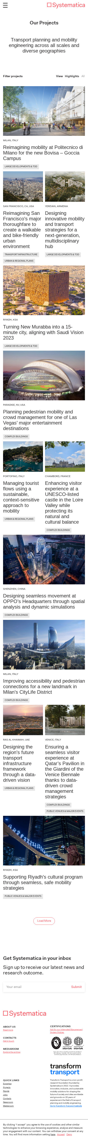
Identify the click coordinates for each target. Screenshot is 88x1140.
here (53, 1134)
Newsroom (8, 1102)
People (6, 1091)
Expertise (7, 1084)
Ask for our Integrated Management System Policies (66, 1031)
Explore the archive (11, 1052)
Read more (8, 1030)
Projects (6, 1088)
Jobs (5, 1095)
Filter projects (13, 76)
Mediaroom (8, 1106)
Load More (44, 921)
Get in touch (8, 1041)
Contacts (7, 1099)
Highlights (72, 76)
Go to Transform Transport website (66, 1106)
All (83, 76)
